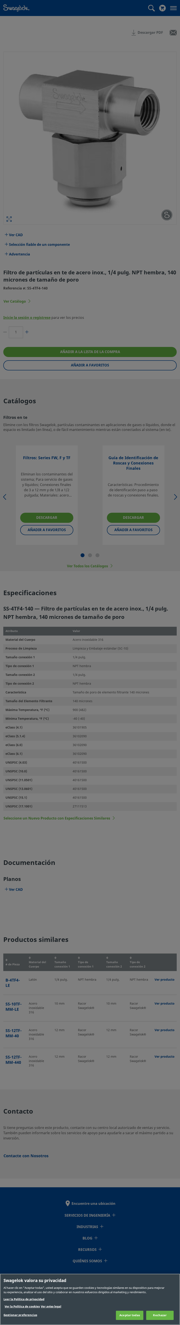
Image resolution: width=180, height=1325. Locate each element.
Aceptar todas (129, 1315)
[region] (90, 1299)
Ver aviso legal (51, 1306)
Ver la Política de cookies (22, 1306)
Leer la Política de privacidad (24, 1299)
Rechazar (160, 1315)
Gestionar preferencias (20, 1315)
